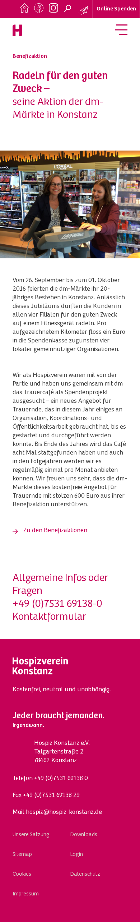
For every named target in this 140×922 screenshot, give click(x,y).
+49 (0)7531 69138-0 (57, 604)
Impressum (26, 894)
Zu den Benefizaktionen (55, 530)
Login (76, 854)
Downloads (83, 835)
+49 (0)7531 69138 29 (51, 795)
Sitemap (22, 854)
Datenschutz (85, 874)
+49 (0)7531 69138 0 (61, 778)
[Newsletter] (84, 11)
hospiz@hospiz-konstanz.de (64, 812)
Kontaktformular (49, 617)
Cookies (22, 874)
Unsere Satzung (31, 835)
